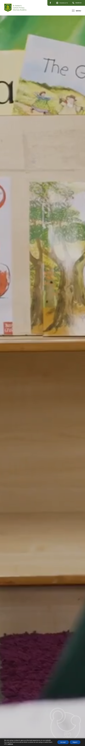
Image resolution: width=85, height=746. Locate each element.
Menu (78, 11)
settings (10, 744)
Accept (63, 742)
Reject (75, 742)
